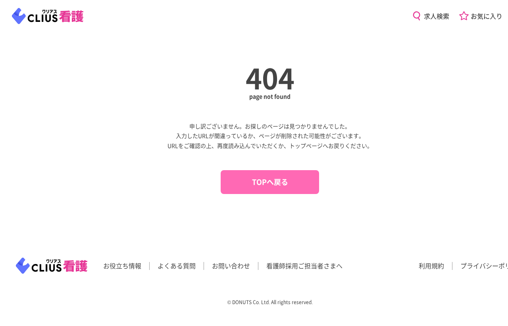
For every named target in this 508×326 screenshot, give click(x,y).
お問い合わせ (231, 265)
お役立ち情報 (122, 265)
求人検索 (436, 16)
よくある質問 (177, 265)
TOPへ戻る (270, 182)
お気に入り (486, 16)
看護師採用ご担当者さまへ (304, 265)
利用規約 (431, 265)
